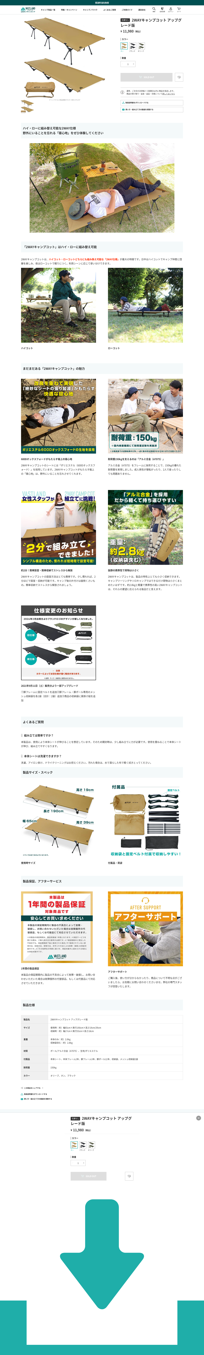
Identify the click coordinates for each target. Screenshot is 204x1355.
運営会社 (141, 9)
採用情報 (143, 11)
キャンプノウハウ (90, 9)
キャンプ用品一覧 (48, 9)
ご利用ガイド (127, 9)
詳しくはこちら (168, 93)
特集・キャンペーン (69, 9)
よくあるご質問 (109, 9)
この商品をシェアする (32, 1088)
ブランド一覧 (145, 6)
